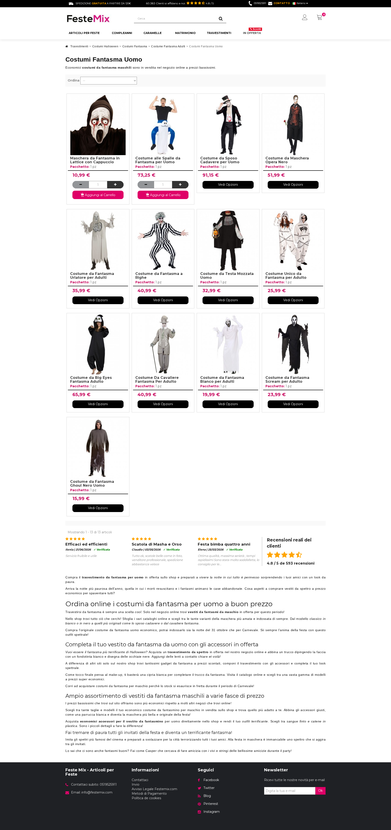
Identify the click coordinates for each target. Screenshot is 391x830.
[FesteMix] (96, 18)
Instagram (211, 812)
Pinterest (210, 804)
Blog (207, 796)
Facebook (211, 780)
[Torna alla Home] (66, 48)
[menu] (305, 17)
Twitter (209, 788)
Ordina (73, 80)
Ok (320, 791)
